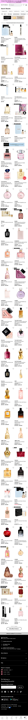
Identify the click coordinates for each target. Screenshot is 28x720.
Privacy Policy (3, 706)
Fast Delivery (17, 14)
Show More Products (14, 628)
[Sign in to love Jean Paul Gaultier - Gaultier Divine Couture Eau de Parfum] (27, 567)
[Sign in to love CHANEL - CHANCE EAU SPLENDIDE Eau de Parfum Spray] (27, 288)
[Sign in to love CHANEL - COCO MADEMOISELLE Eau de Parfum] (27, 65)
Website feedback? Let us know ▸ (14, 633)
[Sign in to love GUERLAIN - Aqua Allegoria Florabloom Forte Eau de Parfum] (13, 547)
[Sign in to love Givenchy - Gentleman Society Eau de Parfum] (13, 229)
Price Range (23, 14)
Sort (4, 14)
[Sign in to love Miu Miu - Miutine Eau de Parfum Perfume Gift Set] (27, 487)
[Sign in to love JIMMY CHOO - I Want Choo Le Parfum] (13, 428)
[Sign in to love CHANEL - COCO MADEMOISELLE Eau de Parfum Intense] (13, 248)
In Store (10, 14)
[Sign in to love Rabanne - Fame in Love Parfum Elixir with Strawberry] (27, 586)
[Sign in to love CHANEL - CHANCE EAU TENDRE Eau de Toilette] (27, 189)
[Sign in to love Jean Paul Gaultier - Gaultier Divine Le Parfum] (13, 388)
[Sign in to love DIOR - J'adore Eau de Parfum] (27, 369)
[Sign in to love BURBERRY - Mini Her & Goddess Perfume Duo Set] (13, 65)
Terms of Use (9, 706)
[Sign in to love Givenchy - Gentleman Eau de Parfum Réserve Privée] (27, 408)
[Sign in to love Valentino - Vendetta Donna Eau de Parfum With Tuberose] (27, 448)
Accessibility (15, 706)
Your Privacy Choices (5, 707)
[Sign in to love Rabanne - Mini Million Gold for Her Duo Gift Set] (13, 209)
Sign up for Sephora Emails (7, 684)
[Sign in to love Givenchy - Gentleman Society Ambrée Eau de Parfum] (13, 369)
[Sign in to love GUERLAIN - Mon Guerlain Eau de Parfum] (27, 248)
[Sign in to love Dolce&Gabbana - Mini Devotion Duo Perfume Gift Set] (13, 586)
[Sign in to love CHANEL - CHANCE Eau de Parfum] (27, 547)
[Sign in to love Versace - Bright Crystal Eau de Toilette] (27, 149)
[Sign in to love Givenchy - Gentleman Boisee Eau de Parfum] (27, 468)
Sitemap (19, 706)
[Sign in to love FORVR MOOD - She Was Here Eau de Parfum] (13, 567)
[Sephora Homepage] (4, 5)
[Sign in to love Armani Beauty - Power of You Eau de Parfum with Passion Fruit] (13, 349)
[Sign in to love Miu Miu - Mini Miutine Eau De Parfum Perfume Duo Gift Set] (13, 25)
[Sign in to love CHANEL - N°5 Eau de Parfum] (13, 408)
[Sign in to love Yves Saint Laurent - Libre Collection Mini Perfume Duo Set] (27, 84)
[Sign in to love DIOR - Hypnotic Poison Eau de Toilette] (13, 527)
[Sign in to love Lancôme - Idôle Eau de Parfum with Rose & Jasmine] (27, 388)
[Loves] (23, 5)
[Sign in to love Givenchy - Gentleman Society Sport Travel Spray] (13, 84)
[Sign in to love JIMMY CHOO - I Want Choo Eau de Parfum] (27, 428)
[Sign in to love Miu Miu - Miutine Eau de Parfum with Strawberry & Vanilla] (13, 124)
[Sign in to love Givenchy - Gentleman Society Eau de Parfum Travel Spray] (13, 45)
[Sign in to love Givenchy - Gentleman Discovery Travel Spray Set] (27, 507)
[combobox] (15, 5)
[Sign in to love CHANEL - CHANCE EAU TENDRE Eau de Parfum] (13, 189)
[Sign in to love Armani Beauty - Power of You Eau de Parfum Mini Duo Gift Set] (27, 45)
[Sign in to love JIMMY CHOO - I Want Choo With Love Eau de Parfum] (13, 268)
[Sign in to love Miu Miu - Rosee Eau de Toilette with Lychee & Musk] (27, 606)
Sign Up (20, 687)
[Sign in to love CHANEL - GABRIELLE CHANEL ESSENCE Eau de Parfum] (13, 468)
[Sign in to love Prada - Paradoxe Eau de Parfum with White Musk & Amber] (13, 308)
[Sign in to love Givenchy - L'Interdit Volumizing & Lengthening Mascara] (13, 606)
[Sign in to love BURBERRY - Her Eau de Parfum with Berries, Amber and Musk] (13, 288)
